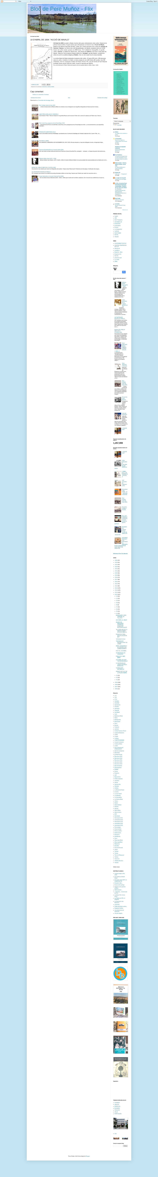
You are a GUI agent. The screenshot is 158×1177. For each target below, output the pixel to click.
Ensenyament (118, 767)
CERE (116, 734)
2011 (116, 592)
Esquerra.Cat (118, 254)
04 (117, 613)
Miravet (116, 808)
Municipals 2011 (119, 818)
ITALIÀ (116, 1112)
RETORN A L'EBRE (44, 140)
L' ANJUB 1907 (124, 429)
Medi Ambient (118, 804)
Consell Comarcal (119, 742)
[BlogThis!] (44, 84)
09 (117, 602)
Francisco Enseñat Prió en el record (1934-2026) (51, 149)
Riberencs (117, 844)
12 (117, 596)
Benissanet (117, 721)
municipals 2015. (119, 819)
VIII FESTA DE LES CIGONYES (120, 653)
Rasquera (117, 834)
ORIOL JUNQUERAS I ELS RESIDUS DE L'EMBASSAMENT (121, 647)
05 (117, 611)
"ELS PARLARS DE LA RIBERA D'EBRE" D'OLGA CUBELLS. (121, 631)
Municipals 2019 (119, 821)
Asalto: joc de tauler (119, 199)
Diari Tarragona (118, 220)
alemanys (117, 708)
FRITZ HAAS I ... (119, 890)
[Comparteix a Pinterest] (49, 84)
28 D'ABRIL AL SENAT (121, 620)
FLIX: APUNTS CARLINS (124, 365)
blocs (116, 723)
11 (117, 598)
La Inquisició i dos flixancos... (119, 902)
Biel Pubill (117, 198)
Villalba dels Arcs (119, 860)
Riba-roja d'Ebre (119, 840)
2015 (116, 583)
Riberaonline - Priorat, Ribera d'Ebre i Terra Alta (120, 164)
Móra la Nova (118, 812)
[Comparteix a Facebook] (48, 84)
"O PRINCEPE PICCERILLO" (120, 668)
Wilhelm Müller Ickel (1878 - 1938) (47, 158)
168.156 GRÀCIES (124, 414)
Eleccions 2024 (118, 763)
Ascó (116, 714)
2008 (116, 684)
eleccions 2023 (118, 762)
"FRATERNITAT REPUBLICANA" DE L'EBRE (121, 642)
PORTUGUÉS (118, 1113)
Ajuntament (117, 704)
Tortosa (116, 857)
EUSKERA (117, 1108)
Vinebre (116, 862)
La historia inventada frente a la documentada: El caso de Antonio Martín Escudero (121, 158)
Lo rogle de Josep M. (120, 178)
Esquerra (117, 773)
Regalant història (119, 908)
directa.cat (117, 248)
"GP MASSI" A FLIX (120, 639)
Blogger (88, 1156)
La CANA (117, 259)
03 (117, 675)
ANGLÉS (117, 1104)
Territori (116, 851)
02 (117, 677)
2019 (116, 575)
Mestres (116, 806)
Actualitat (117, 703)
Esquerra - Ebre (118, 252)
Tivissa (116, 853)
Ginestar (117, 786)
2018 (116, 577)
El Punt (116, 227)
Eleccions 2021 (118, 760)
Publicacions (118, 832)
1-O (115, 695)
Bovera (116, 725)
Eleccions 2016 (118, 756)
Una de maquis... (119, 913)
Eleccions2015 (118, 765)
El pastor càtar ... (119, 883)
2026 (116, 560)
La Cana (117, 203)
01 (117, 679)
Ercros (116, 771)
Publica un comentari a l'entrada (41, 94)
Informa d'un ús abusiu (120, 553)
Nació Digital (118, 233)
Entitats (116, 769)
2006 (116, 688)
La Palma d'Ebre (119, 799)
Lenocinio (117, 904)
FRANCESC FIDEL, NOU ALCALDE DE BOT (121, 636)
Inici (69, 97)
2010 (116, 594)
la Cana (116, 791)
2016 (116, 581)
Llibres (116, 801)
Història (49, 86)
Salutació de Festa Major (120, 179)
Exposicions (118, 777)
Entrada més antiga (102, 97)
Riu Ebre (117, 845)
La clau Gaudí (118, 793)
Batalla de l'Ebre (119, 716)
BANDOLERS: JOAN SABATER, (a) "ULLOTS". (121, 617)
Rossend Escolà (119, 847)
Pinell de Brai (118, 829)
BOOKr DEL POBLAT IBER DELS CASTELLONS (44, 167)
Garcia (116, 782)
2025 (116, 562)
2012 (116, 590)
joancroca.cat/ (118, 257)
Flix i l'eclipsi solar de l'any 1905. (47, 105)
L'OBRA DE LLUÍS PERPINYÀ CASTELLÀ (125, 474)
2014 (116, 586)
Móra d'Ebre (118, 810)
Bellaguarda (118, 719)
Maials (52, 86)
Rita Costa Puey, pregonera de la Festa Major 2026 (52, 123)
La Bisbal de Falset (119, 790)
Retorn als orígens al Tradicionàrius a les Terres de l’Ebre (121, 141)
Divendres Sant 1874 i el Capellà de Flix (121, 880)
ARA (116, 218)
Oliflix (116, 261)
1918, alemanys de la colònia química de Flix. (125, 303)
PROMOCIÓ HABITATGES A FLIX (47, 132)
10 (117, 600)
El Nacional (117, 223)
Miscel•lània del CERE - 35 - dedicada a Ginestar (124, 492)
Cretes (116, 745)
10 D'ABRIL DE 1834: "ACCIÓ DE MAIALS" (122, 660)
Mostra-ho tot (125, 209)
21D (116, 697)
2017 (116, 579)
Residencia (117, 836)
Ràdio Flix (117, 172)
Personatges (118, 827)
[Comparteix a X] (46, 84)
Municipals (117, 816)
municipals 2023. (119, 825)
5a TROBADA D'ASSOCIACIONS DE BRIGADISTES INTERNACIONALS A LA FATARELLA (120, 191)
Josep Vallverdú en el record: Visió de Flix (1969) (51, 176)
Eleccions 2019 (118, 758)
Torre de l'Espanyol (119, 855)
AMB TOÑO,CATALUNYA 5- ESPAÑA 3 (48, 114)
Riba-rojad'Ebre (118, 842)
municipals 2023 (119, 823)
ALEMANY (117, 1102)
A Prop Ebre (118, 138)
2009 (116, 682)
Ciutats (116, 736)
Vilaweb (117, 236)
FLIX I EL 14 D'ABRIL (121, 650)
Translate (119, 125)
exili (116, 775)
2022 (116, 568)
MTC (116, 814)
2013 (116, 588)
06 (117, 609)
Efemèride (44, 86)
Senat (116, 849)
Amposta (117, 710)
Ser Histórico (118, 155)
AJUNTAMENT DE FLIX (120, 243)
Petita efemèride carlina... (121, 906)
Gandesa (117, 780)
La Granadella (118, 797)
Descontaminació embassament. (119, 748)
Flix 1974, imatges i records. (124, 508)
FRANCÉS (117, 1110)
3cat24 (116, 216)
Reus (116, 838)
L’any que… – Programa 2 (121, 174)
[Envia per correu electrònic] (43, 84)
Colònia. (117, 738)
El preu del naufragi (119, 885)
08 (117, 604)
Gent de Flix (118, 784)
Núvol (116, 132)
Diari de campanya (119, 751)
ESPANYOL (117, 1106)
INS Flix (116, 256)
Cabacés (117, 727)
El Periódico (118, 225)
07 (117, 607)
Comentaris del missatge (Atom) (46, 100)
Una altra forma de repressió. (119, 911)
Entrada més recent (36, 97)
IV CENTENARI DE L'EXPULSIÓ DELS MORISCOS (121, 664)
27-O (116, 699)
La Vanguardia (118, 229)
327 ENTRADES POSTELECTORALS (41, 172)
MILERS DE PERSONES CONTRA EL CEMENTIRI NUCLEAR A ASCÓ (121, 625)
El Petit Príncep (118, 754)
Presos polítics (118, 831)
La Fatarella (118, 795)
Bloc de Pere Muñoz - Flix (61, 9)
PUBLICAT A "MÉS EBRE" (120, 657)
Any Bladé (117, 712)
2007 (116, 686)
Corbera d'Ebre (118, 744)
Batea (116, 717)
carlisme (117, 729)
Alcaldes (117, 706)
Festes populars (119, 778)
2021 (116, 571)
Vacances (117, 858)
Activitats (117, 701)
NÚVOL (116, 234)
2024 (116, 564)
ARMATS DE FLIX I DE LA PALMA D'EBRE (121, 672)
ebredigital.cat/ (118, 221)
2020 (116, 573)
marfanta (117, 231)
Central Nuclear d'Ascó (120, 731)
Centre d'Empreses (119, 732)
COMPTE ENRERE (119, 740)
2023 (116, 566)
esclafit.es (117, 250)
